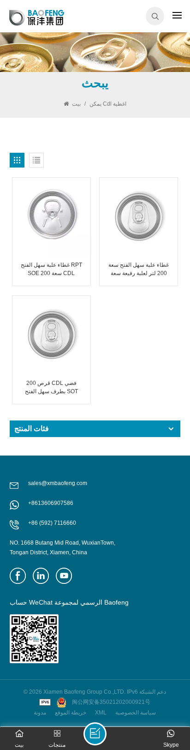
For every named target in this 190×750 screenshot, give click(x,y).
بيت (76, 104)
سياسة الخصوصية (135, 712)
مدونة (40, 712)
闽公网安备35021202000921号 (111, 702)
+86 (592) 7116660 (52, 523)
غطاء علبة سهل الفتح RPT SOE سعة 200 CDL (51, 269)
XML (101, 712)
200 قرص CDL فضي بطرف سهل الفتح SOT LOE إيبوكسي (51, 388)
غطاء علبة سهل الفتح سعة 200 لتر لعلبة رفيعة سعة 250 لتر (138, 269)
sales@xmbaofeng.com (57, 483)
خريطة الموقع (70, 712)
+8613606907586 (50, 503)
